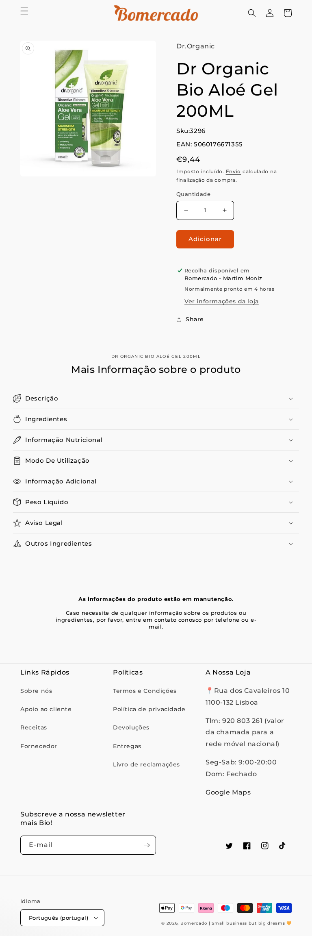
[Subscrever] (147, 845)
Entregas (127, 746)
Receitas (33, 727)
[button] (24, 11)
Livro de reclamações (146, 764)
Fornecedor (38, 746)
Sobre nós (36, 690)
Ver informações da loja (221, 301)
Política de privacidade (149, 709)
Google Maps (228, 792)
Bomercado (193, 923)
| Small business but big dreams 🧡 (250, 923)
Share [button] (195, 319)
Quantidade (193, 194)
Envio (233, 171)
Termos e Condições (145, 690)
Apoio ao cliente (46, 709)
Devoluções (131, 727)
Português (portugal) (58, 917)
